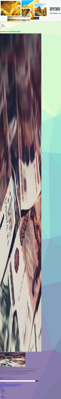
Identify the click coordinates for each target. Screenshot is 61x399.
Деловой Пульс (3, 24)
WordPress (4, 393)
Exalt (6, 393)
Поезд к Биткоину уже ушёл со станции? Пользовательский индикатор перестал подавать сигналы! (11, 386)
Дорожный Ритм (3, 25)
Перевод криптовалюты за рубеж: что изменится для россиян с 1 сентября (8, 385)
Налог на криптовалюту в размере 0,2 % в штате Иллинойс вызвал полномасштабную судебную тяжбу (11, 384)
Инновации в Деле (3, 26)
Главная (2, 395)
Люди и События (3, 391)
